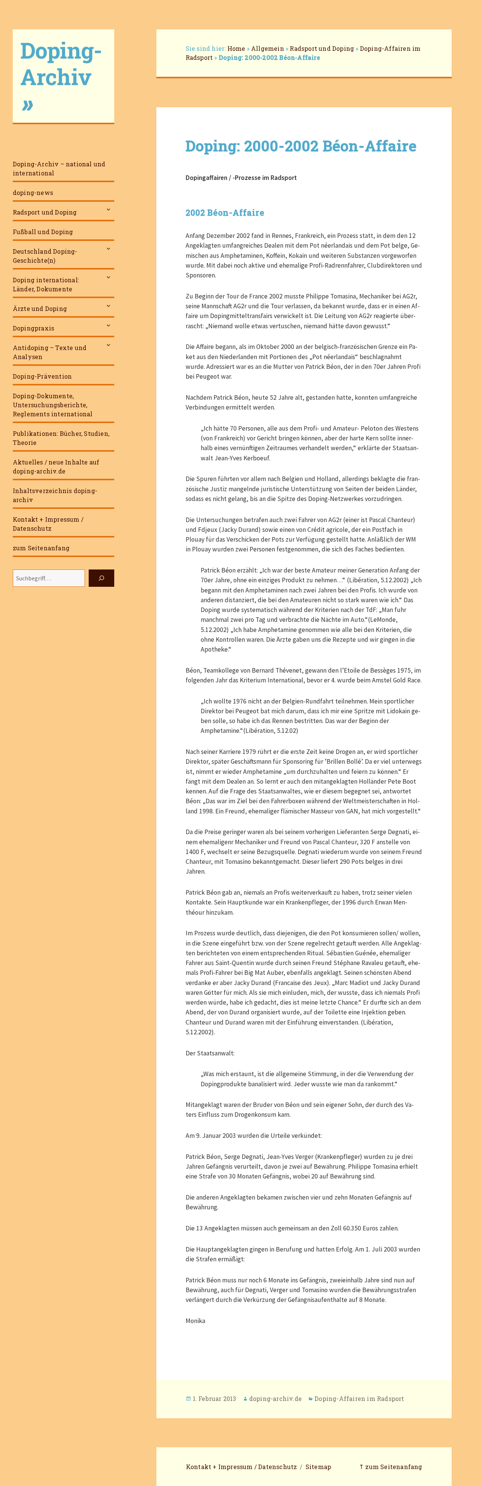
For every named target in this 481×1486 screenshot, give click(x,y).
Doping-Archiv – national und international (59, 168)
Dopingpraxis (33, 328)
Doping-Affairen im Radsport (359, 1398)
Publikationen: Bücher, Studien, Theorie (61, 437)
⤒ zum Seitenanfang (390, 1467)
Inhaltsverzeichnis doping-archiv (55, 495)
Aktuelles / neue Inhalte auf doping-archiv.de (56, 466)
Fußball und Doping (43, 232)
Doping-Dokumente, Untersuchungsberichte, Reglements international (53, 405)
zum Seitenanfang (41, 548)
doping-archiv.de (275, 1398)
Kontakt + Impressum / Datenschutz (48, 523)
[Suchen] (101, 578)
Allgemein (267, 48)
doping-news (33, 192)
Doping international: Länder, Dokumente (46, 284)
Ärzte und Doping (40, 308)
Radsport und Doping (45, 212)
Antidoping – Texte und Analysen (49, 352)
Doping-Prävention (42, 376)
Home (236, 48)
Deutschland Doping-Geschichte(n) (45, 255)
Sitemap (318, 1467)
